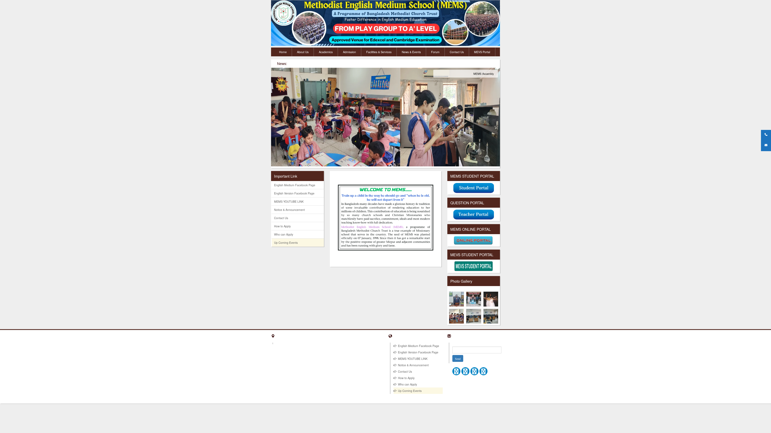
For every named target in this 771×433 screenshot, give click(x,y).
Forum (435, 52)
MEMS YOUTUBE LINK (289, 201)
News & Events (411, 52)
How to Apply (282, 226)
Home (283, 52)
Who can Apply (283, 234)
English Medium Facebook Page (294, 185)
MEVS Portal (482, 52)
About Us (303, 52)
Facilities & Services (379, 52)
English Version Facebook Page (294, 193)
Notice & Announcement (289, 210)
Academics (326, 52)
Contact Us (457, 52)
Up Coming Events (286, 243)
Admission (349, 52)
